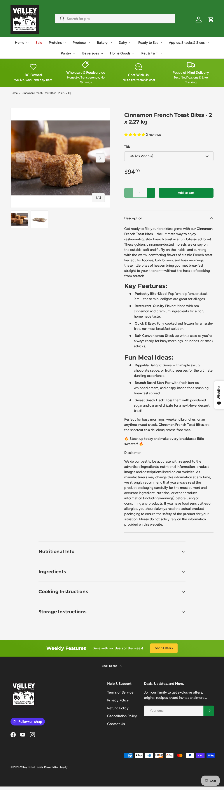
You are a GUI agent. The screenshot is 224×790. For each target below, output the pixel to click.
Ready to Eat (148, 42)
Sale (38, 42)
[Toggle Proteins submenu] (64, 42)
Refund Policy (118, 708)
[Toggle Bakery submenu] (110, 42)
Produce (79, 42)
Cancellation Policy (122, 716)
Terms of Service (120, 692)
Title (127, 147)
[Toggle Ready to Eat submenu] (160, 42)
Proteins (55, 42)
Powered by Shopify (56, 767)
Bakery (102, 42)
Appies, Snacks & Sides (187, 42)
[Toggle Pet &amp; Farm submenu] (161, 53)
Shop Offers (164, 648)
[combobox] (115, 18)
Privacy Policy (118, 700)
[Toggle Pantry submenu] (74, 53)
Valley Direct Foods (31, 767)
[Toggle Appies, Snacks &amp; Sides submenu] (207, 42)
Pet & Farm (149, 53)
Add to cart (186, 193)
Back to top (110, 666)
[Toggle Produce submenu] (88, 42)
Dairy (123, 42)
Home (19, 42)
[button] (211, 19)
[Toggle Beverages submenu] (102, 53)
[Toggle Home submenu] (27, 42)
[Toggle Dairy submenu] (130, 42)
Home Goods (120, 53)
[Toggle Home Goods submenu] (133, 53)
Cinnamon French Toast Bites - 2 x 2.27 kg (46, 93)
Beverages (90, 53)
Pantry (66, 53)
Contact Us (115, 724)
